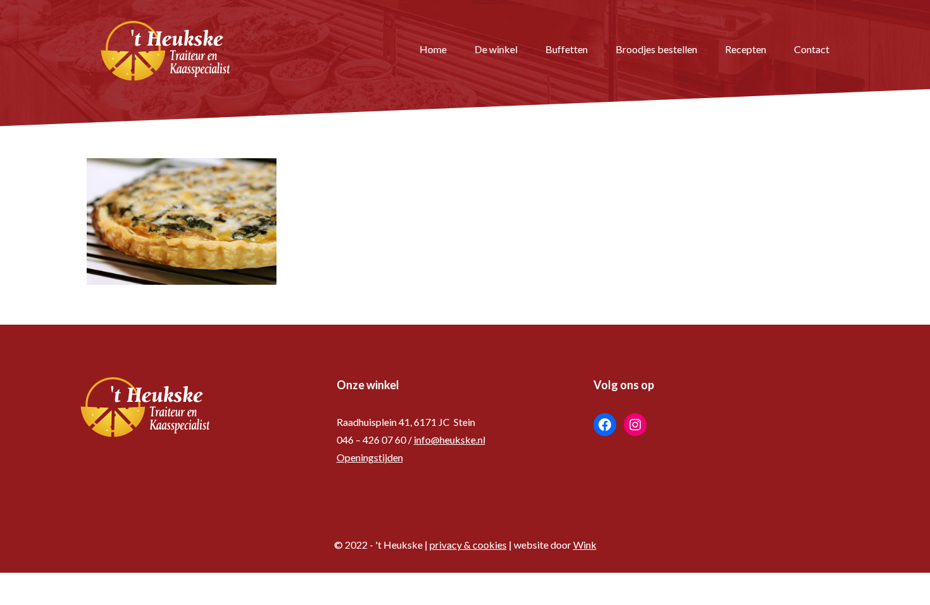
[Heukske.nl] (165, 49)
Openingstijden (370, 457)
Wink (585, 545)
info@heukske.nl (449, 439)
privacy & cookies (468, 545)
